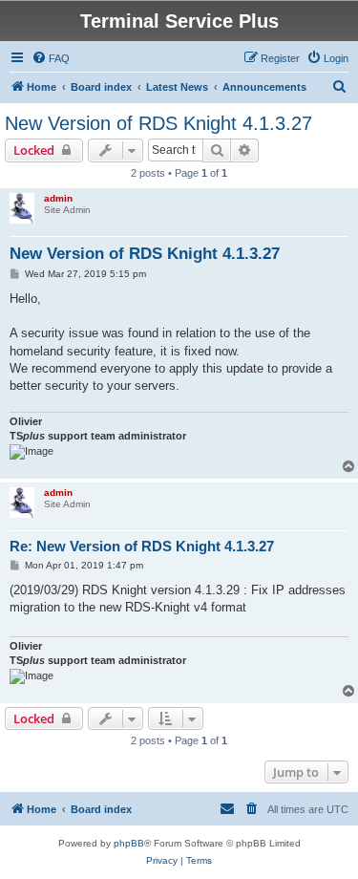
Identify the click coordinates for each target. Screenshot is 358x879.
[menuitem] (51, 58)
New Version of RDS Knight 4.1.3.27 (158, 123)
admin (58, 198)
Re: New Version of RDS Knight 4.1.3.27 (142, 546)
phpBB (129, 843)
